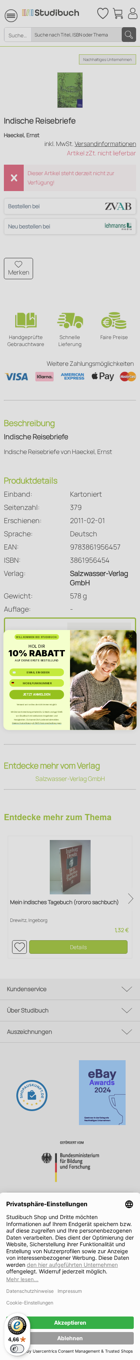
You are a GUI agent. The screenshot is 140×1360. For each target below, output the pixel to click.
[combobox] (15, 683)
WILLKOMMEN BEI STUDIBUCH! (36, 637)
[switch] (17, 1348)
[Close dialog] (130, 636)
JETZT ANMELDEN (37, 694)
